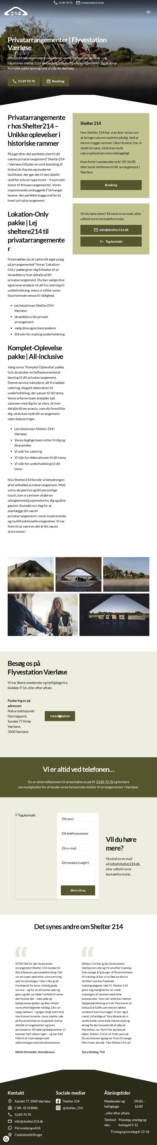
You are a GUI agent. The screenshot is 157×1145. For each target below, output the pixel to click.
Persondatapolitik (28, 1128)
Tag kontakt (114, 241)
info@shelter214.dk (92, 2)
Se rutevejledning (60, 716)
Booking (58, 81)
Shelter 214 (71, 1101)
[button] (6, 1139)
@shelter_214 (73, 1108)
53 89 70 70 (65, 2)
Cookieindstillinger (28, 1135)
